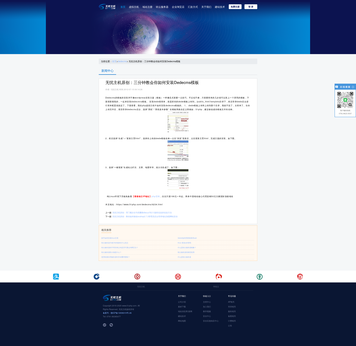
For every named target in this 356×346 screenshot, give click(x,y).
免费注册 (235, 6)
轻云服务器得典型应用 (186, 252)
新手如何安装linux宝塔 (109, 238)
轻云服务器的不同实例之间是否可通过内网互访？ (119, 247)
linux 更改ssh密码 (184, 242)
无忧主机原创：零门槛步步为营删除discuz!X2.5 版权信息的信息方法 (142, 212)
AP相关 (231, 302)
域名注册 (147, 7)
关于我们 (206, 7)
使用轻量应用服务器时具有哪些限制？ (115, 257)
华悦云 (216, 286)
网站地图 (182, 321)
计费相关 (232, 321)
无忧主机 (141, 286)
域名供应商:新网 (185, 311)
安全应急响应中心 (211, 321)
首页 (122, 7)
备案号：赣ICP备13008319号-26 (117, 312)
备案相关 (232, 316)
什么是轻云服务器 (184, 257)
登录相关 (232, 307)
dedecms (122, 61)
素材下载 (182, 307)
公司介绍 (182, 302)
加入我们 (207, 307)
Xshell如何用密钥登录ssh (187, 238)
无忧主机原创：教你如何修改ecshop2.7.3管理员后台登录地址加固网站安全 (145, 216)
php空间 (156, 196)
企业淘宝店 (178, 7)
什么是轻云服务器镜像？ (187, 247)
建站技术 (220, 7)
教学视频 (207, 311)
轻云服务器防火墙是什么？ (111, 252)
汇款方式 (193, 7)
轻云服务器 (162, 7)
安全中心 (207, 316)
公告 (230, 325)
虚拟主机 (134, 7)
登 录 (250, 6)
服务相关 (232, 311)
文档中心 (207, 302)
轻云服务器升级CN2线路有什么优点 (114, 242)
